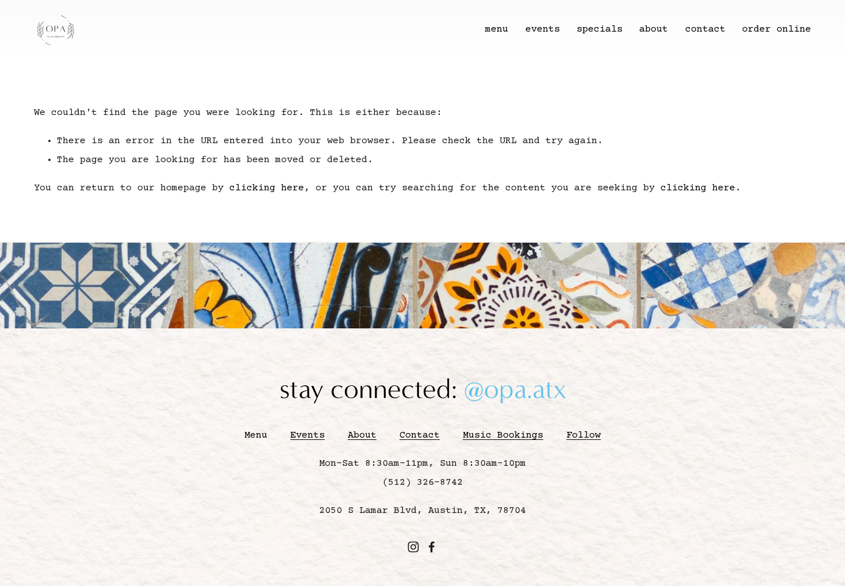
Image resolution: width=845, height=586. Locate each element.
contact (705, 29)
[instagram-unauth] (413, 547)
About (362, 435)
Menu (255, 435)
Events (307, 435)
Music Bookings (503, 435)
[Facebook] (431, 547)
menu (496, 29)
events (542, 29)
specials (600, 29)
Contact (420, 435)
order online (776, 29)
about (653, 29)
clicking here (266, 188)
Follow (583, 435)
